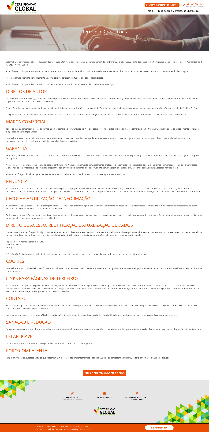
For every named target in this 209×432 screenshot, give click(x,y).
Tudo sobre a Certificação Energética (178, 10)
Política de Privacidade (82, 429)
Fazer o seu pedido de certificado (104, 373)
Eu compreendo (159, 428)
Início (150, 10)
